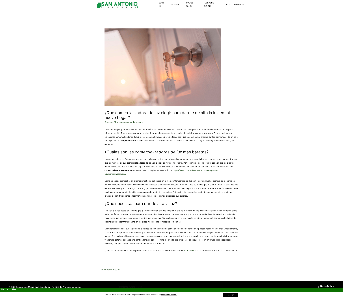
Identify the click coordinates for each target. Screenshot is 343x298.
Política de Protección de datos (66, 287)
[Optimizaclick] (328, 287)
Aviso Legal (45, 287)
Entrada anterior (110, 269)
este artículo (190, 250)
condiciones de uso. (169, 295)
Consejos (109, 122)
